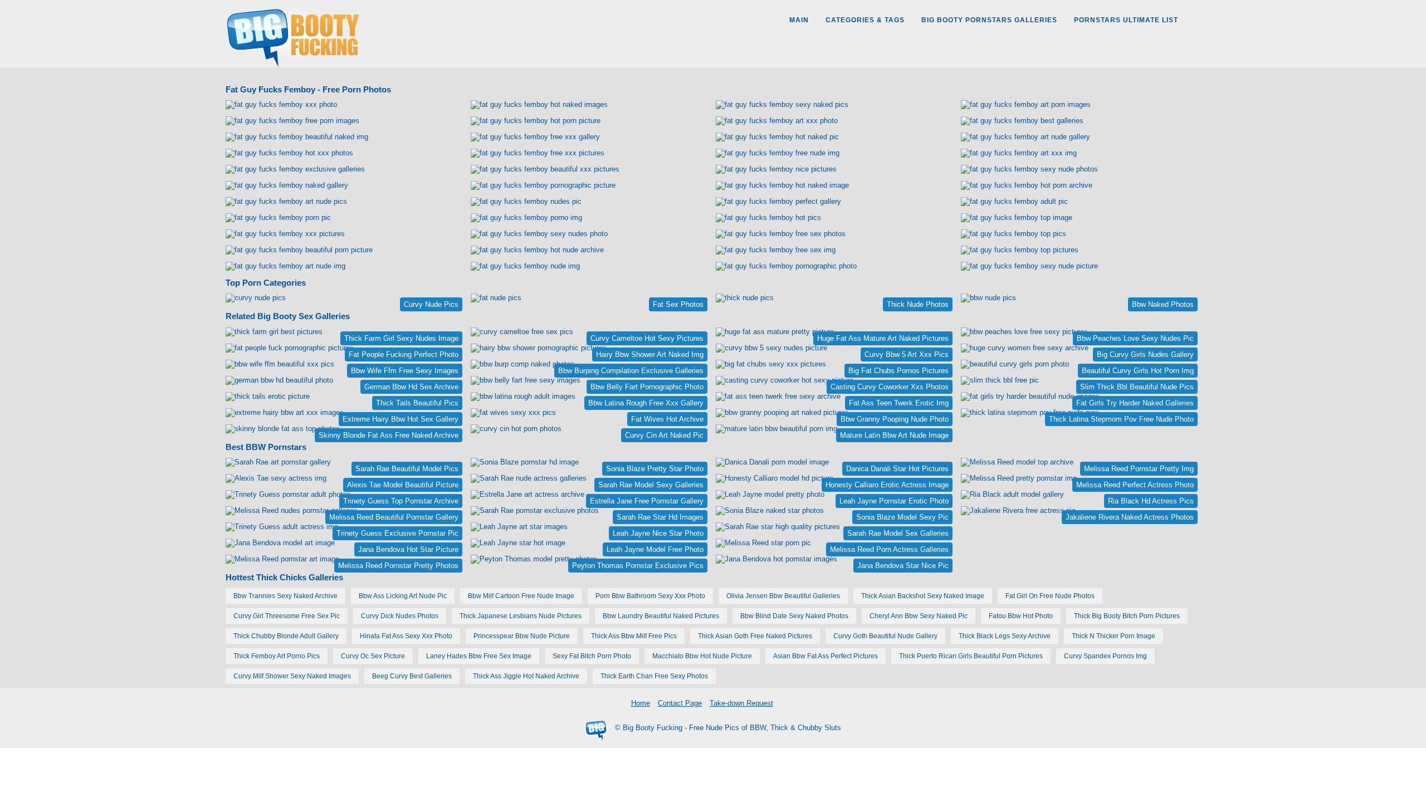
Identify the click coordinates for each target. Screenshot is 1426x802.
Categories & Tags (865, 20)
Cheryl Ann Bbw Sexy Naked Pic (919, 616)
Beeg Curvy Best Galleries (412, 676)
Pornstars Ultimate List (1126, 20)
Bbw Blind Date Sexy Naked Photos (794, 616)
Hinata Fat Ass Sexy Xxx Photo (406, 636)
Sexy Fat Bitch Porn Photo (592, 656)
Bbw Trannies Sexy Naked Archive (285, 596)
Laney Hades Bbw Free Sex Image (478, 656)
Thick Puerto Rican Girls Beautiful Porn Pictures (971, 656)
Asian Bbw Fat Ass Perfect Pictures (825, 656)
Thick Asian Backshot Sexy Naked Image (922, 596)
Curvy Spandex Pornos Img (1105, 656)
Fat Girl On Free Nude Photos (1050, 596)
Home (640, 703)
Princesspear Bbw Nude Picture (521, 636)
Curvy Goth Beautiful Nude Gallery (885, 636)
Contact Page (680, 703)
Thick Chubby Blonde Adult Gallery (286, 636)
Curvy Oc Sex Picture (373, 656)
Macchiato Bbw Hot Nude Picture (702, 656)
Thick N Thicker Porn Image (1113, 636)
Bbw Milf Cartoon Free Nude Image (521, 596)
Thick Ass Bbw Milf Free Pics (634, 636)
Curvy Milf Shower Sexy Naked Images (292, 676)
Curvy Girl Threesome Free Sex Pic (286, 616)
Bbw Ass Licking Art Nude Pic (403, 596)
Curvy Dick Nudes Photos (399, 616)
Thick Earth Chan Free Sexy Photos (654, 676)
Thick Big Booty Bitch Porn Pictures (1127, 616)
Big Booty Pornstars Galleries (989, 20)
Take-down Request (741, 703)
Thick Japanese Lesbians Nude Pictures (521, 616)
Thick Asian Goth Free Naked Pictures (755, 636)
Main (799, 20)
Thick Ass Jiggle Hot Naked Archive (526, 676)
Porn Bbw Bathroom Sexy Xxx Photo (650, 596)
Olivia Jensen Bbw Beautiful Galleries (783, 596)
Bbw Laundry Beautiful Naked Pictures (661, 616)
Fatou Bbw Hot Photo (1021, 616)
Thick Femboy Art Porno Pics (276, 656)
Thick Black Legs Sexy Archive (1005, 636)
